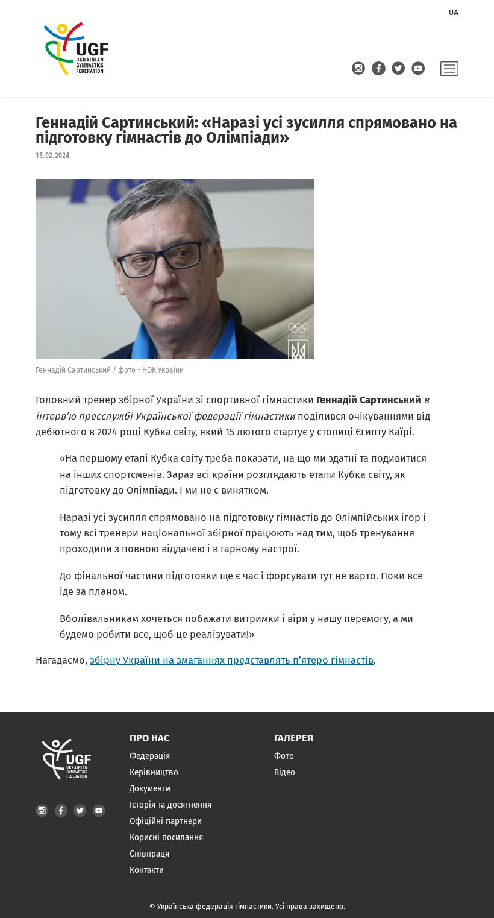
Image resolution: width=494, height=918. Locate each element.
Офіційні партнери (166, 821)
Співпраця (149, 854)
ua (453, 12)
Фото (284, 756)
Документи (150, 789)
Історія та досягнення (170, 805)
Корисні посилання (166, 837)
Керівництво (154, 772)
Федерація (150, 756)
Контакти (147, 870)
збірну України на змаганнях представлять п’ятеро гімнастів (232, 660)
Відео (284, 772)
